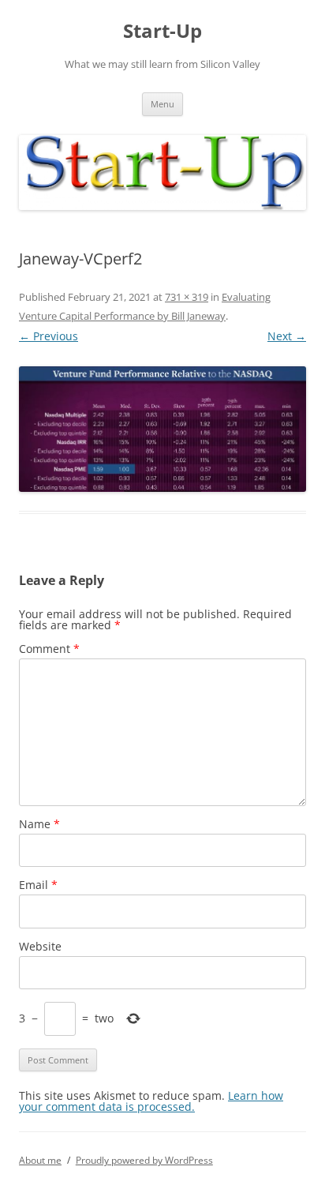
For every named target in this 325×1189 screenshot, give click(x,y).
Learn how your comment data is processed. (151, 1101)
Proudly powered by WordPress (144, 1160)
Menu (162, 104)
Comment (49, 648)
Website (40, 946)
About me (40, 1160)
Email (38, 884)
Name (39, 823)
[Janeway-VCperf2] (162, 429)
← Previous (48, 335)
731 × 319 (186, 297)
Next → (286, 335)
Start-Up (162, 31)
